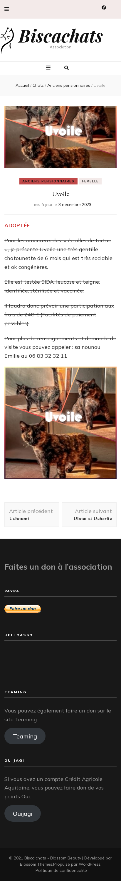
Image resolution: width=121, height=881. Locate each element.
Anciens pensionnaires (48, 181)
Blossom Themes (36, 864)
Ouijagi (22, 813)
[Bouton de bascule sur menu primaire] (49, 67)
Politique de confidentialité (61, 870)
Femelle (90, 181)
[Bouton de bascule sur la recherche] (66, 68)
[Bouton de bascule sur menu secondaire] (6, 9)
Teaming (25, 736)
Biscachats (61, 35)
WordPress (89, 864)
